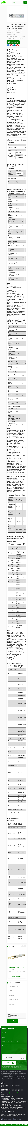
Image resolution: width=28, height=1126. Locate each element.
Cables (11, 1085)
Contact (3, 1087)
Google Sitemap (8, 1119)
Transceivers (4, 1085)
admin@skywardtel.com (13, 1093)
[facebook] (8, 45)
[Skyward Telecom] (3, 2)
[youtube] (17, 45)
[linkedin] (14, 45)
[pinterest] (11, 45)
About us (17, 1085)
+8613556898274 (7, 1097)
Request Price (14, 42)
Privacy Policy (18, 1119)
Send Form (12, 1021)
